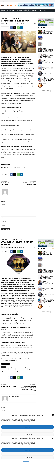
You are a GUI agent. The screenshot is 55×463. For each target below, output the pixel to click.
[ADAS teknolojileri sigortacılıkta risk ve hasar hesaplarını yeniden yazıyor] (40, 44)
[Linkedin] (21, 27)
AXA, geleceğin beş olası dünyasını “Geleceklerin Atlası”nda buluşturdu (48, 50)
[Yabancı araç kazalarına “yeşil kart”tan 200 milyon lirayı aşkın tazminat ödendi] (40, 79)
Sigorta (25, 167)
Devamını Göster (45, 90)
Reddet (27, 454)
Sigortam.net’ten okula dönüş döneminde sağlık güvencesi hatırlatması (48, 68)
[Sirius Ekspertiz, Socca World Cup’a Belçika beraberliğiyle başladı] (40, 32)
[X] (14, 27)
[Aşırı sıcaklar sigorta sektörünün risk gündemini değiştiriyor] (40, 85)
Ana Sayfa (3, 15)
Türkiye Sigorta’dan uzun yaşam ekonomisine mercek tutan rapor (48, 56)
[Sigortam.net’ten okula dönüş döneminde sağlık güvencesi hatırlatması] (40, 67)
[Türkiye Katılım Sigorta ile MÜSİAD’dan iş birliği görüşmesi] (40, 73)
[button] (53, 438)
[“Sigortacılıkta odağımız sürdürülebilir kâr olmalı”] (40, 61)
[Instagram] (51, 1)
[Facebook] (48, 1)
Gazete (8, 167)
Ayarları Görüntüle (27, 458)
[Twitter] (46, 1)
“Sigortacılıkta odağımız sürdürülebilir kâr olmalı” (48, 62)
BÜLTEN (7, 15)
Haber (13, 167)
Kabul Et (27, 450)
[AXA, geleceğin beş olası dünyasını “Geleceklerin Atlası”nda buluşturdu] (40, 49)
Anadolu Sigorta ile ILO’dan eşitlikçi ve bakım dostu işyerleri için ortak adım (48, 38)
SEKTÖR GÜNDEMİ (9, 18)
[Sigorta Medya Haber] (2, 24)
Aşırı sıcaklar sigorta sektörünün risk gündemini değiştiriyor (47, 86)
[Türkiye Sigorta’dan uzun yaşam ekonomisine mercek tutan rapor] (40, 55)
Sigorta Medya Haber (11, 23)
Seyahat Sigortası (18, 167)
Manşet (3, 18)
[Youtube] (49, 1)
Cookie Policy (26, 461)
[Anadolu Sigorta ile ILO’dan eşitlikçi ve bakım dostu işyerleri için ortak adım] (40, 38)
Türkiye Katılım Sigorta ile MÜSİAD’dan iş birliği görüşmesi (48, 74)
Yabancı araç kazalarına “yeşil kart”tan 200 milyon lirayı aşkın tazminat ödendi (48, 80)
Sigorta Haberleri (17, 18)
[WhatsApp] (18, 27)
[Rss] (53, 1)
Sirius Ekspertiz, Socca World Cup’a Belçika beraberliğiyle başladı (48, 32)
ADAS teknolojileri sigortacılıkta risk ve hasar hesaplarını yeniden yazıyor (48, 44)
